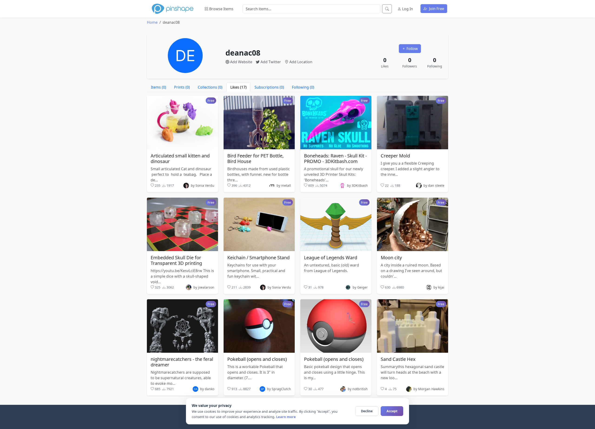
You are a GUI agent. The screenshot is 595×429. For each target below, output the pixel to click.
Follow (412, 48)
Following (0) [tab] (303, 87)
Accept (392, 411)
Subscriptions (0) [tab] (269, 87)
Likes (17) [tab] (238, 87)
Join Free (436, 8)
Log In (407, 8)
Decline (367, 411)
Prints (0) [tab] (182, 87)
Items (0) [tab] (158, 87)
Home (152, 22)
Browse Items (220, 8)
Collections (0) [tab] (210, 87)
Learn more (286, 417)
